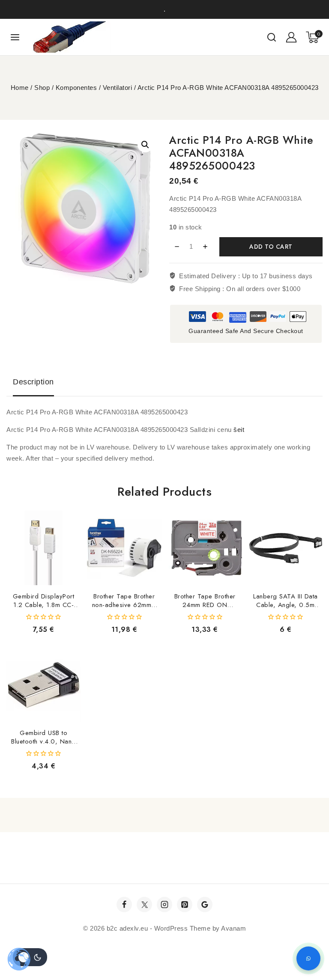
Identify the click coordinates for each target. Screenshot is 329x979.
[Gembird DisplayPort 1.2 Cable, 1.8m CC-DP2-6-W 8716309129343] (43, 548)
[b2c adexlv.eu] (72, 37)
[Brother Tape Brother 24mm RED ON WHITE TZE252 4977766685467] (205, 548)
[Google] (204, 904)
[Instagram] (164, 904)
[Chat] (308, 958)
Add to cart (271, 246)
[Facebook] (124, 904)
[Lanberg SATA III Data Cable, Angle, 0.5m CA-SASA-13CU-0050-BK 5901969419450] (285, 548)
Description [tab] (33, 382)
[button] (145, 144)
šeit (238, 429)
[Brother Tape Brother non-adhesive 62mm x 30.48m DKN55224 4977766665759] (124, 548)
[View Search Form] (271, 37)
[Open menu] (15, 37)
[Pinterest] (184, 904)
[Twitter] (144, 904)
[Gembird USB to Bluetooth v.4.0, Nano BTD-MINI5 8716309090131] (43, 685)
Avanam (233, 928)
